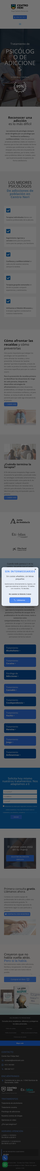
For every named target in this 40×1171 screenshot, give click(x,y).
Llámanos (21, 600)
